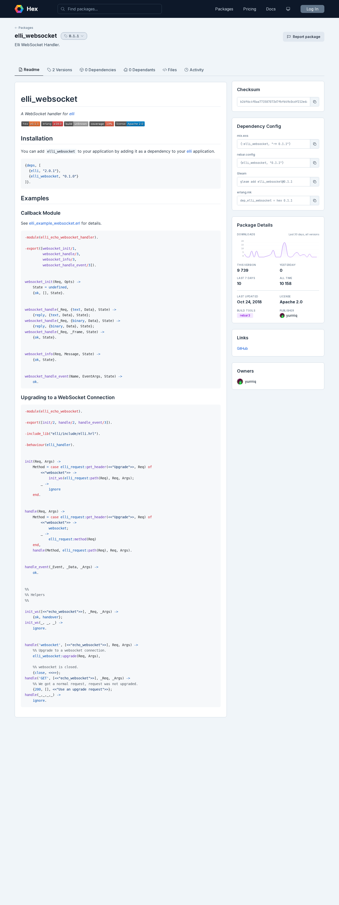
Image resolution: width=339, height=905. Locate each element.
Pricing (249, 8)
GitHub (242, 348)
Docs (271, 8)
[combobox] (110, 9)
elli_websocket (36, 35)
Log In (312, 8)
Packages (224, 8)
